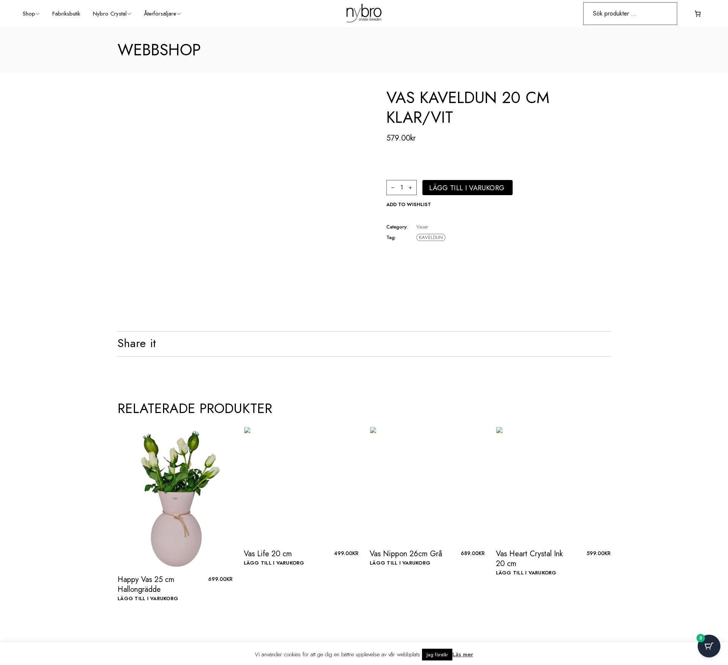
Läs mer (462, 654)
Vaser (422, 226)
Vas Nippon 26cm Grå (406, 553)
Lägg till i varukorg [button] (148, 598)
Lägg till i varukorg (466, 188)
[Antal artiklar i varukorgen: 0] (697, 13)
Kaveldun (431, 237)
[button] (408, 204)
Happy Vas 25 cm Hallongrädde (146, 584)
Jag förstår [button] (437, 654)
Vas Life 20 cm (268, 553)
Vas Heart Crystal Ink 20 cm (529, 558)
